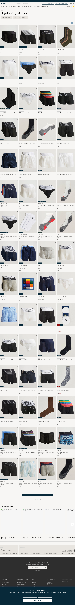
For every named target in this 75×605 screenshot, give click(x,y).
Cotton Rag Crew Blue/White (63, 390)
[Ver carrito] (73, 3)
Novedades (3, 6)
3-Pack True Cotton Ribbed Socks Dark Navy (65, 359)
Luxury (46, 6)
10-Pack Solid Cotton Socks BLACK (7, 112)
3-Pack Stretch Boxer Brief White (64, 267)
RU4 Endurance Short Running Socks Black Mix (65, 483)
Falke (58, 203)
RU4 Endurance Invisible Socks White (46, 143)
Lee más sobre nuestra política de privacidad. (37, 570)
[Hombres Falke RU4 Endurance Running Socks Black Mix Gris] (28, 129)
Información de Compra (21, 582)
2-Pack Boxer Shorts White (25, 174)
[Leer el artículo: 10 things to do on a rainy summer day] (55, 524)
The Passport (4, 584)
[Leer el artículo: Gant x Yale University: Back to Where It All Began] (33, 524)
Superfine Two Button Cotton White (64, 174)
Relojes (18, 6)
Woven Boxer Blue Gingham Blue (7, 328)
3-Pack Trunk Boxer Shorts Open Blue (27, 390)
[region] (37, 550)
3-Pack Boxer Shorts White (44, 174)
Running (38, 6)
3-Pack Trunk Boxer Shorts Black (64, 112)
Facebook (33, 584)
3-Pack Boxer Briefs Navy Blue (44, 359)
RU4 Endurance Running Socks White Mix (65, 205)
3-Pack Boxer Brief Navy (43, 298)
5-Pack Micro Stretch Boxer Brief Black (27, 51)
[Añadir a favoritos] (17, 26)
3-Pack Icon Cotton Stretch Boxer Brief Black (46, 329)
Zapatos (10, 6)
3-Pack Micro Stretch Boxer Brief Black (65, 143)
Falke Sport (40, 234)
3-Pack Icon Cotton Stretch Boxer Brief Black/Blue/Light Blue (8, 452)
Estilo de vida (26, 6)
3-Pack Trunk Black (42, 51)
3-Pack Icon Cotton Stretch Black (7, 359)
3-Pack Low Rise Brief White (44, 81)
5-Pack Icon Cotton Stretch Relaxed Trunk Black (26, 452)
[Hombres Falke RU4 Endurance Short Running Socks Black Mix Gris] (66, 469)
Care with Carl (3, 111)
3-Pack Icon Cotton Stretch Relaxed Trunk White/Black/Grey (45, 390)
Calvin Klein (21, 49)
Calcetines (24, 17)
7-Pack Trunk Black (42, 112)
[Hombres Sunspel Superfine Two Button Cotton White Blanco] (66, 160)
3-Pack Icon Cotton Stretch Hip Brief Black (46, 205)
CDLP (1, 49)
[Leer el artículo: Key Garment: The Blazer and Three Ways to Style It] (11, 524)
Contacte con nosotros (21, 584)
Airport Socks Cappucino (43, 421)
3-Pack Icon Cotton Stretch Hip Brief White (27, 112)
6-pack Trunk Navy (4, 267)
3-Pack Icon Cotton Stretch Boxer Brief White (8, 82)
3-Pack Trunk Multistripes (62, 452)
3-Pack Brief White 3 (23, 359)
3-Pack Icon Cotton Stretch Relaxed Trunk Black (8, 421)
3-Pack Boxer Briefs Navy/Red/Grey (45, 483)
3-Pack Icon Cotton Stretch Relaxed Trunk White (26, 329)
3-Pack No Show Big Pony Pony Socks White (65, 329)
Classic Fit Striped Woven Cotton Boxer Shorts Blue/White (27, 483)
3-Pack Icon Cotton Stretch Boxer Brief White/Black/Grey (65, 82)
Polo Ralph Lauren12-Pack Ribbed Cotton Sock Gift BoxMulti (28, 298)
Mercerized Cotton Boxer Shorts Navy (8, 174)
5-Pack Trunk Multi (4, 205)
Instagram (34, 582)
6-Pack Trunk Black (4, 143)
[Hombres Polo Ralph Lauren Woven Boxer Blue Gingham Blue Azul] (9, 314)
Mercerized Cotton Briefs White (63, 298)
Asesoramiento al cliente (48, 3)
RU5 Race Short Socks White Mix (45, 236)
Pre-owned (43, 6)
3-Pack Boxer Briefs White (24, 205)
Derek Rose (21, 481)
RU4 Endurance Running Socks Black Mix (28, 143)
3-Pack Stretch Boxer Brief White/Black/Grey (6, 298)
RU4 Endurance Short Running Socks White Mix (65, 236)
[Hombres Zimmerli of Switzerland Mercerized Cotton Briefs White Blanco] (66, 283)
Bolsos (22, 6)
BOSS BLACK (59, 111)
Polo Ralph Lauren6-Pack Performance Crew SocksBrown (65, 51)
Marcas (31, 6)
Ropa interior (17, 17)
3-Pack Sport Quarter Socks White (26, 236)
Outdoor (34, 6)
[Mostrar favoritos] (71, 3)
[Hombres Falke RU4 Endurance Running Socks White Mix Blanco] (66, 191)
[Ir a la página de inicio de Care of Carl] (5, 3)
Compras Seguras (5, 582)
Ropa (7, 6)
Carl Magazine (69, 6)
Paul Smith (40, 111)
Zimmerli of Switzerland (5, 172)
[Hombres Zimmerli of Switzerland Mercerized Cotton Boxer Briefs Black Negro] (47, 438)
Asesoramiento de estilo (61, 3)
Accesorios (14, 6)
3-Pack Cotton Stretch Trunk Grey (45, 267)
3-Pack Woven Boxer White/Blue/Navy (27, 267)
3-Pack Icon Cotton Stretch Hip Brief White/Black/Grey (8, 236)
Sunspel (58, 172)
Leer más (64, 592)
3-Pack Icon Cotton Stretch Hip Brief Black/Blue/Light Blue (27, 82)
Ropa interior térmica (7, 17)
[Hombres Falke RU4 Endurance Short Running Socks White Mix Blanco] (66, 222)
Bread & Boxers (22, 172)
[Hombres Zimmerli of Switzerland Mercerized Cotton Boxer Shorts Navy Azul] (9, 160)
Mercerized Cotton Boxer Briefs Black (46, 452)
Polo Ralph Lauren (41, 49)
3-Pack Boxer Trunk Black (5, 51)
